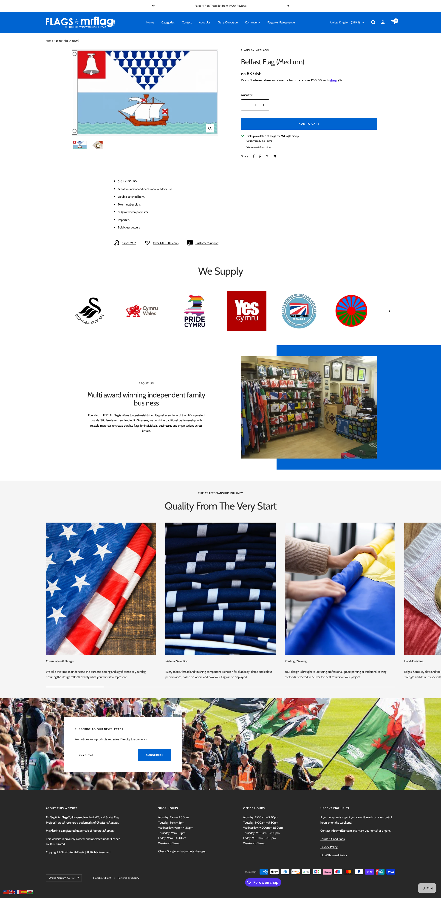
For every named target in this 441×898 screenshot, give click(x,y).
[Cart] (392, 22)
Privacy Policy (329, 847)
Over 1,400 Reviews (165, 243)
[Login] (383, 22)
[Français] (18, 892)
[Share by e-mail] (274, 156)
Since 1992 (129, 243)
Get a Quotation (228, 22)
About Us (204, 22)
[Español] (24, 892)
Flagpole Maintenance (281, 22)
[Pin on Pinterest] (260, 156)
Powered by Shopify (128, 877)
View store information (258, 147)
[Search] (373, 22)
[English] (12, 892)
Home (150, 22)
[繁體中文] (6, 892)
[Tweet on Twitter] (267, 156)
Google (171, 851)
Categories (168, 22)
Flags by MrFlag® (255, 50)
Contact (187, 22)
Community (252, 22)
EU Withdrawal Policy (333, 855)
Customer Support (206, 243)
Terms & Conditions (332, 839)
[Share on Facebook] (254, 156)
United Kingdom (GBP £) (345, 22)
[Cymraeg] (30, 892)
